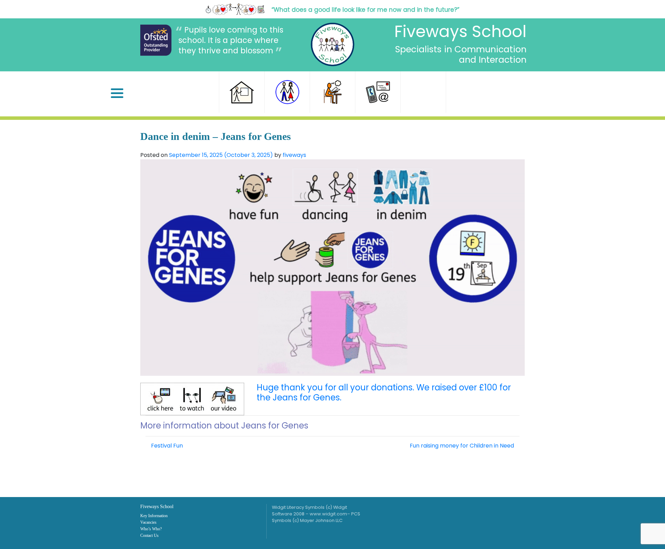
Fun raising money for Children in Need (462, 446)
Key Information (154, 515)
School (241, 92)
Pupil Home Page (332, 92)
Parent (287, 92)
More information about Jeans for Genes (224, 425)
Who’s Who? (151, 528)
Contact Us (377, 92)
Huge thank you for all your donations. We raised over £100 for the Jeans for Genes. (384, 392)
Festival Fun (166, 446)
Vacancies (148, 522)
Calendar (423, 92)
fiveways (294, 155)
